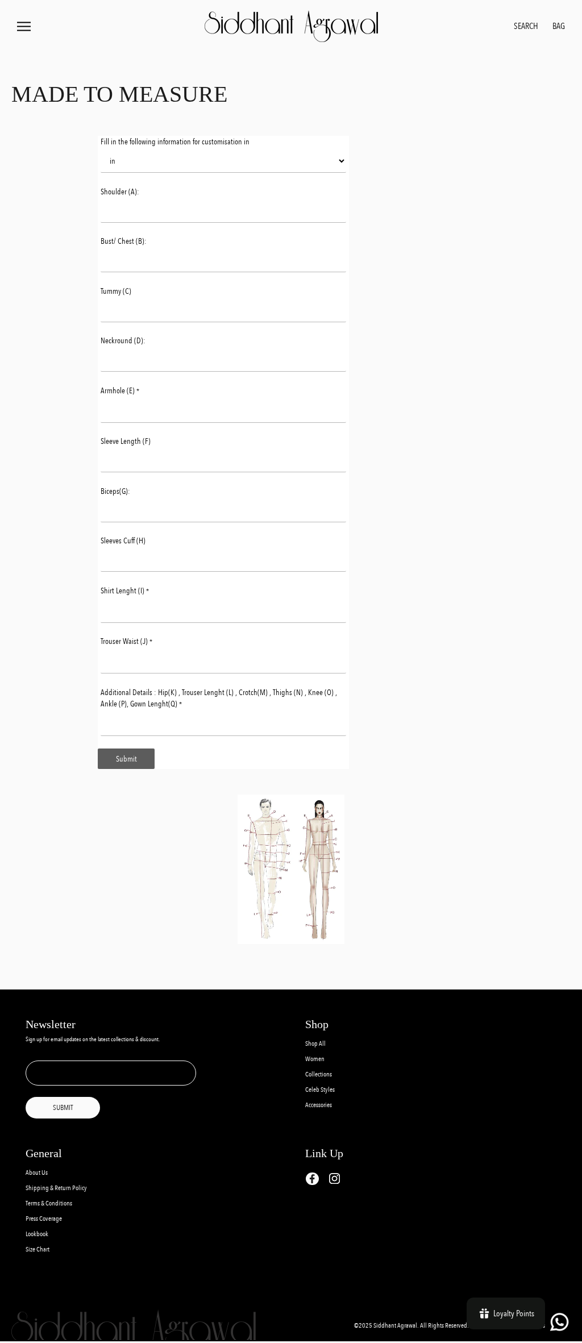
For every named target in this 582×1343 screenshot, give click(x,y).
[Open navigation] (24, 26)
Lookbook (37, 1234)
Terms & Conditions (49, 1203)
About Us (37, 1173)
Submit (126, 759)
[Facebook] (312, 1179)
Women (315, 1059)
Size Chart (37, 1249)
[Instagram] (334, 1178)
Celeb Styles (320, 1090)
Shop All (315, 1044)
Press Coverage (44, 1219)
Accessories (318, 1105)
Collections (318, 1074)
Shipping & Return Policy (56, 1188)
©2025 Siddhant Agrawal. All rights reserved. (412, 1325)
